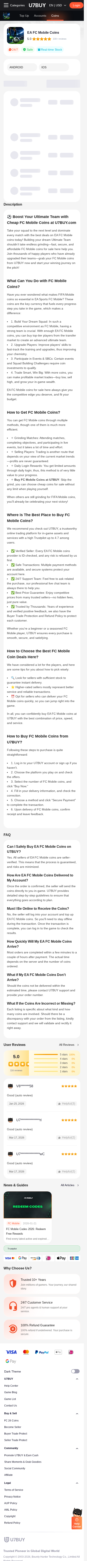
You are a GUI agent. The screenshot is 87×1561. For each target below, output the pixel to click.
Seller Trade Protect (15, 1440)
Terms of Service (13, 1489)
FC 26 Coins (11, 1420)
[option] (22, 67)
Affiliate (8, 1475)
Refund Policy (12, 1522)
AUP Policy (10, 1503)
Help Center (11, 1385)
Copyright (9, 1516)
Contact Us (10, 1405)
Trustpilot (12, 1248)
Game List (10, 1399)
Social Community (14, 1468)
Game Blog (10, 1392)
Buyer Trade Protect (15, 1433)
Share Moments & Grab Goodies (22, 1461)
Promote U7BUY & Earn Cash (21, 1455)
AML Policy (10, 1509)
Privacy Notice (12, 1496)
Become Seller (12, 1427)
